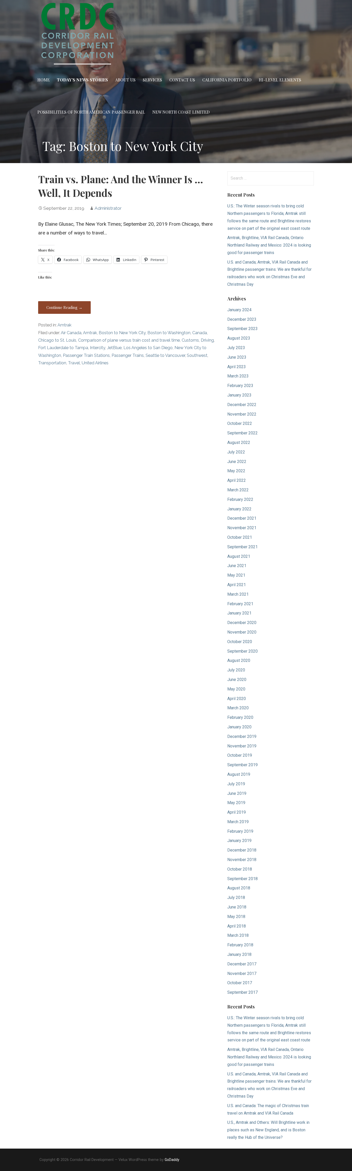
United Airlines (95, 362)
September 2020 (242, 651)
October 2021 (239, 537)
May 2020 (236, 689)
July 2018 (236, 897)
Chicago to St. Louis (57, 340)
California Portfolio (227, 79)
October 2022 (239, 423)
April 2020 (236, 698)
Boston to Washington (168, 332)
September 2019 (242, 764)
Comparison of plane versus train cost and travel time (129, 340)
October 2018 (239, 869)
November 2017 (241, 973)
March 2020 (238, 707)
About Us (125, 79)
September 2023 (242, 328)
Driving (207, 340)
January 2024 (239, 309)
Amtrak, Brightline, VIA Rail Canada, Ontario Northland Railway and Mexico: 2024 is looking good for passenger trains (269, 245)
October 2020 (239, 641)
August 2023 (238, 338)
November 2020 (241, 632)
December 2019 (241, 736)
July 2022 (236, 452)
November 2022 (241, 414)
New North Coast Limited (180, 112)
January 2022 (239, 509)
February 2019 (240, 831)
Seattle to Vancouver (165, 355)
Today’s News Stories (82, 79)
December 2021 (241, 518)
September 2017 (242, 992)
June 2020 (236, 679)
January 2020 (239, 726)
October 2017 (239, 982)
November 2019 (241, 746)
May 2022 (236, 470)
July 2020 (236, 670)
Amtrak (64, 325)
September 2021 (242, 546)
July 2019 (236, 783)
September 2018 (242, 878)
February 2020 (240, 717)
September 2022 (242, 433)
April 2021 (236, 584)
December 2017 (241, 964)
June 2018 (236, 907)
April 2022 (236, 480)
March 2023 (238, 376)
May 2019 (236, 802)
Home (43, 79)
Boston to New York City (122, 332)
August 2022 (238, 442)
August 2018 (238, 888)
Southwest (197, 355)
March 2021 (238, 594)
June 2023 (236, 357)
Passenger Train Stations (86, 355)
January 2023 (239, 395)
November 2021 (241, 527)
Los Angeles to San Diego (148, 347)
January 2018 (239, 954)
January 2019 (239, 840)
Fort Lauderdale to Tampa (63, 347)
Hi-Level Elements (280, 79)
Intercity (97, 347)
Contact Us (182, 79)
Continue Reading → (64, 307)
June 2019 (236, 793)
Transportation (52, 362)
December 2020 (241, 622)
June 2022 (236, 461)
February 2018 (240, 944)
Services (152, 79)
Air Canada (71, 332)
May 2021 (236, 575)
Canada (199, 332)
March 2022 (238, 489)
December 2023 (241, 319)
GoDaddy (172, 1160)
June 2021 (236, 565)
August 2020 (238, 660)
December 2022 (241, 404)
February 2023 (240, 385)
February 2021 (240, 603)
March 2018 (238, 935)
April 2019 (236, 812)
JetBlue (114, 347)
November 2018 (241, 859)
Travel (74, 362)
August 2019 (238, 774)
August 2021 (238, 556)
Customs (190, 340)
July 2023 (236, 347)
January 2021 (239, 613)
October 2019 (239, 755)
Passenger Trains (128, 355)
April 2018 (236, 926)
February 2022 (240, 499)
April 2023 (236, 366)
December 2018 (241, 850)
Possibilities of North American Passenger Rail (91, 112)
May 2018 (236, 916)
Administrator (108, 208)
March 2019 (238, 821)
